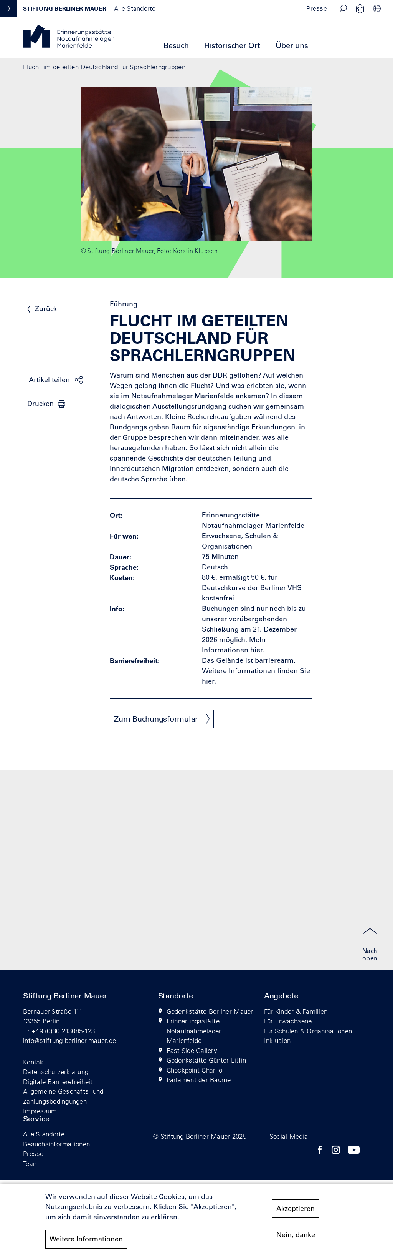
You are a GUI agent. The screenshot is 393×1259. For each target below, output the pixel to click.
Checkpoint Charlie (195, 1070)
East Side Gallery (192, 1050)
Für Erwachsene (288, 1021)
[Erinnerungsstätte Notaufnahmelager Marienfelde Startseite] (68, 45)
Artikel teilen (49, 380)
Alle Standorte (44, 1134)
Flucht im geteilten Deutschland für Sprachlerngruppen (104, 67)
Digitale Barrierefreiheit (58, 1082)
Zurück (46, 308)
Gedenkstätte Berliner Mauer (210, 1011)
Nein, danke (295, 1235)
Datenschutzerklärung (55, 1072)
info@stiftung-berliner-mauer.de (69, 1040)
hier (208, 681)
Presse (316, 8)
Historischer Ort (232, 45)
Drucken (40, 403)
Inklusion (277, 1040)
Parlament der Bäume (199, 1080)
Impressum (40, 1111)
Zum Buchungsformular (156, 718)
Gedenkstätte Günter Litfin (206, 1060)
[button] (343, 8)
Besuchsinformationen (56, 1144)
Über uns (292, 45)
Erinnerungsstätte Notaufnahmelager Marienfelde (194, 1030)
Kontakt (34, 1062)
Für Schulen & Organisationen (308, 1031)
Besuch (176, 45)
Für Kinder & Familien (295, 1011)
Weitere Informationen (86, 1239)
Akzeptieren (295, 1208)
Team (31, 1163)
